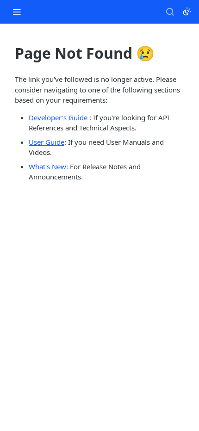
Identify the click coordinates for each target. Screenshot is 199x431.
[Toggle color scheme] (187, 11)
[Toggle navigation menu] (16, 11)
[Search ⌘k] (169, 11)
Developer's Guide (58, 117)
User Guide (46, 142)
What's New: (48, 166)
